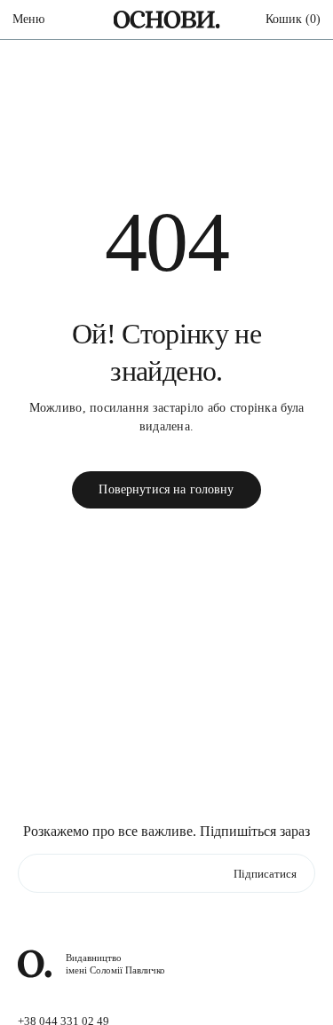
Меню (28, 19)
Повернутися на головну (166, 489)
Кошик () (293, 19)
